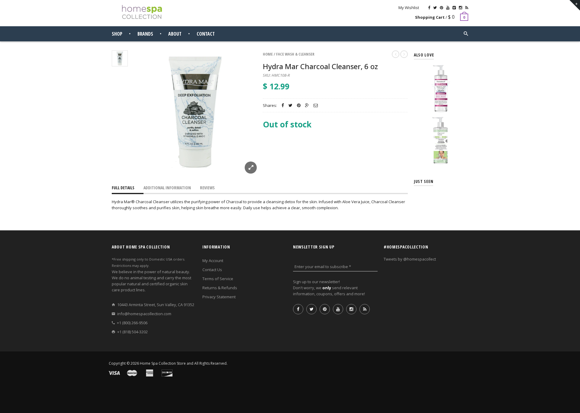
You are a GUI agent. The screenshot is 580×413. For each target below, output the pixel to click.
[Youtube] (448, 7)
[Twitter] (435, 7)
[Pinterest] (441, 7)
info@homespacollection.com (144, 313)
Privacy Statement (219, 296)
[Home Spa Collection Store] (142, 12)
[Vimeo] (454, 7)
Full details (123, 187)
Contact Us (212, 269)
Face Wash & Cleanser (295, 54)
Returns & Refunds (219, 287)
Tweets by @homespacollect (410, 259)
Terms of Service (217, 278)
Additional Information (167, 187)
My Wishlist (408, 7)
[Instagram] (460, 7)
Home (268, 54)
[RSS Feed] (466, 7)
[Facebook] (429, 7)
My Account (212, 260)
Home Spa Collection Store (163, 363)
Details (442, 106)
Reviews (207, 187)
